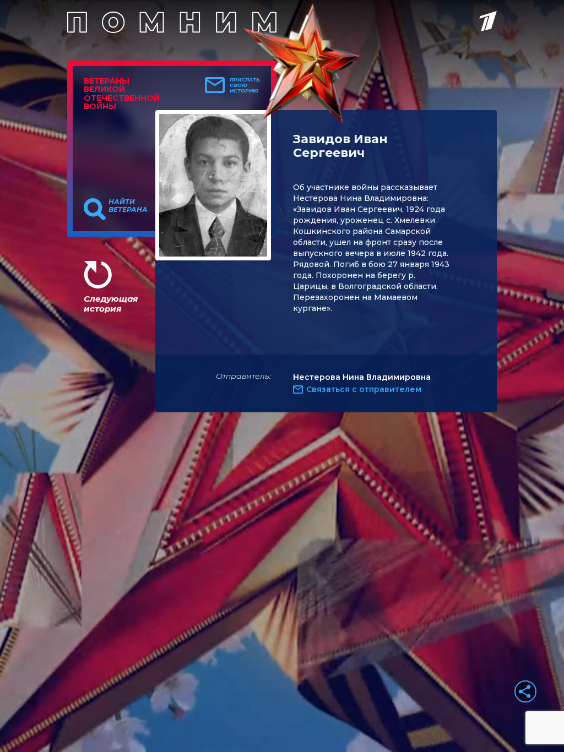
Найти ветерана (128, 206)
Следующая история (111, 303)
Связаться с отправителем (363, 389)
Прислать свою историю (245, 85)
